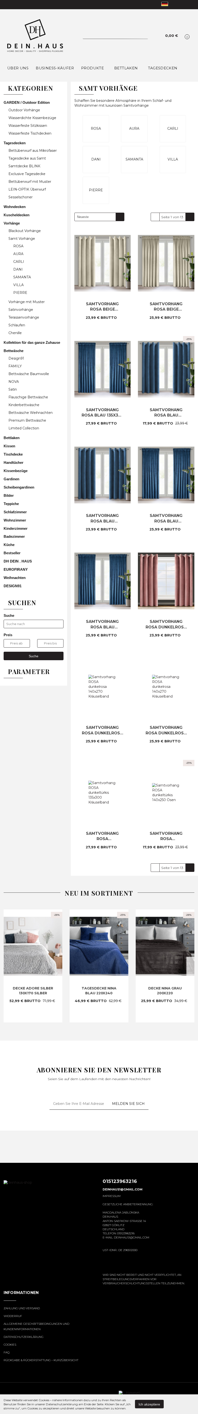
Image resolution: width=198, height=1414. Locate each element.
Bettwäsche (14, 351)
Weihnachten (15, 578)
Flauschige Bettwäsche (28, 397)
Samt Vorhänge (22, 238)
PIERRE (20, 292)
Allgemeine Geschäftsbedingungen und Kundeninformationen (36, 1326)
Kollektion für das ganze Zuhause (32, 342)
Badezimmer (15, 536)
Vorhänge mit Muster (27, 302)
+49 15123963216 (7, 4)
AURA (18, 254)
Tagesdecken (15, 143)
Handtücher (14, 462)
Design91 (16, 358)
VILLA (18, 285)
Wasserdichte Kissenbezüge (32, 118)
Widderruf (13, 1316)
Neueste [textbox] (83, 217)
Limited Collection (23, 428)
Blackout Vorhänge (25, 231)
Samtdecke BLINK (24, 166)
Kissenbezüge (16, 471)
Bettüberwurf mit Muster (30, 181)
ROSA (18, 246)
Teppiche (12, 504)
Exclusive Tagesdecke (27, 174)
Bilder (9, 495)
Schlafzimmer (16, 512)
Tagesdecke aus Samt (27, 158)
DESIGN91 (12, 586)
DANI (18, 269)
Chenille (15, 333)
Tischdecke (14, 454)
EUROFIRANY (16, 569)
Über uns (17, 68)
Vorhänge (12, 223)
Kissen (10, 446)
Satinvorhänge (20, 309)
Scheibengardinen (19, 487)
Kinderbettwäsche (23, 405)
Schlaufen (16, 325)
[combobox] (99, 217)
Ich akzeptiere (149, 1404)
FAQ (6, 1352)
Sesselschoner (20, 197)
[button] (21, 1295)
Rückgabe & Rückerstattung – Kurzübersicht (41, 1360)
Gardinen (11, 479)
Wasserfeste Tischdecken (29, 133)
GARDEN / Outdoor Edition (27, 102)
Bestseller (12, 553)
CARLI (18, 261)
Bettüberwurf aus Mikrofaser (33, 150)
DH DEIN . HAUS (18, 561)
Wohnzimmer (15, 520)
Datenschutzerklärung (23, 1337)
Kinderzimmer (16, 528)
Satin (12, 389)
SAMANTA (22, 277)
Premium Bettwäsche (27, 420)
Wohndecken (15, 207)
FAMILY (15, 366)
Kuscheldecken (17, 215)
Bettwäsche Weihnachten (30, 412)
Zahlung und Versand (22, 1308)
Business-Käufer (55, 68)
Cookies (10, 1344)
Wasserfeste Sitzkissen (27, 125)
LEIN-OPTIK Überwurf (27, 189)
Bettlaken (126, 68)
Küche (9, 545)
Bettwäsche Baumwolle (28, 374)
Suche (33, 656)
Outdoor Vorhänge (24, 110)
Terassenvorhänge (23, 317)
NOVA (13, 381)
